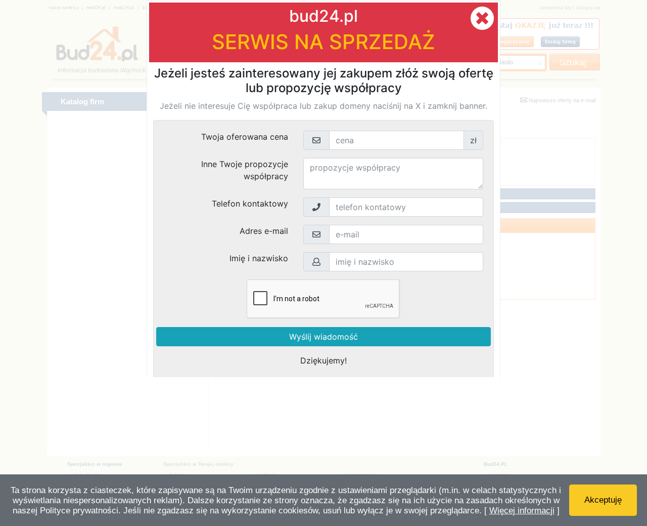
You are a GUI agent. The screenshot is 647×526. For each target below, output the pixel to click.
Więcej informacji (521, 510)
